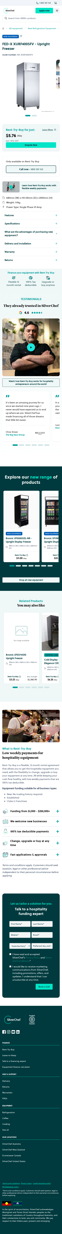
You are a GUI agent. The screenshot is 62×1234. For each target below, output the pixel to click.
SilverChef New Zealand (13, 1149)
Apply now (44, 10)
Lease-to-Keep (9, 1055)
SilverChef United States (13, 1161)
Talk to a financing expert (14, 1061)
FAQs (4, 1098)
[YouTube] (13, 1032)
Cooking (6, 1124)
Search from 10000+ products (22, 18)
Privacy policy (26, 1183)
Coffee (5, 1118)
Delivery (6, 1081)
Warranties (7, 1092)
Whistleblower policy (10, 1187)
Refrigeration (8, 1112)
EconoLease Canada (11, 1155)
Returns (5, 1086)
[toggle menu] (57, 10)
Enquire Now (31, 145)
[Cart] (56, 3)
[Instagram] (8, 1032)
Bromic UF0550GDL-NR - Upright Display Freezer (19, 540)
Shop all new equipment (31, 580)
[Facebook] (4, 1032)
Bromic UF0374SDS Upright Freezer (16, 656)
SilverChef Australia (11, 1143)
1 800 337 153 (45, 2)
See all (5, 1129)
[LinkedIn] (18, 1032)
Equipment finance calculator (16, 1066)
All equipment (16, 28)
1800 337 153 (31, 169)
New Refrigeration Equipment (42, 28)
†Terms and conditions (11, 1183)
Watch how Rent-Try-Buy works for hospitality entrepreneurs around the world (31, 383)
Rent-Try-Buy (20, 555)
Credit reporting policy (42, 1183)
